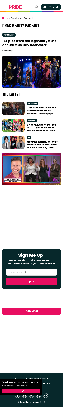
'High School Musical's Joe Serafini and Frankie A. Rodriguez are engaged (41, 110)
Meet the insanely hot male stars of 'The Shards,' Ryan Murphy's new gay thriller (42, 144)
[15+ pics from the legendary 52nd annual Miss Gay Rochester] (31, 71)
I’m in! (31, 281)
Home (5, 18)
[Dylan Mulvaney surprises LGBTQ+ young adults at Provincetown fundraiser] (13, 125)
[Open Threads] (31, 395)
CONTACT (19, 378)
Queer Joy (32, 120)
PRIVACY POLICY (42, 383)
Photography (9, 35)
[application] (31, 169)
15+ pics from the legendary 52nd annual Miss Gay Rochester (29, 43)
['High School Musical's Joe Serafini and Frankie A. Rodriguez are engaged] (13, 108)
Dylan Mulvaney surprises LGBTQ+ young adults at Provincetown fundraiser (41, 127)
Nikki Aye (9, 50)
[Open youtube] (45, 395)
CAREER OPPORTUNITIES (38, 378)
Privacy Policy (7, 385)
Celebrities (32, 103)
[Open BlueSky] (24, 395)
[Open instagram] (38, 395)
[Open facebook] (17, 395)
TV (29, 137)
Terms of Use (22, 385)
